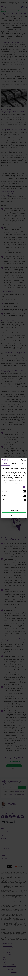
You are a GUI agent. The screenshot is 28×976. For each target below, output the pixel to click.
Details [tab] (14, 463)
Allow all (14, 506)
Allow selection (14, 510)
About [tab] (22, 463)
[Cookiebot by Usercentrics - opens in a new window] (20, 460)
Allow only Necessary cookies (14, 515)
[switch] (24, 491)
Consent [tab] (5, 463)
